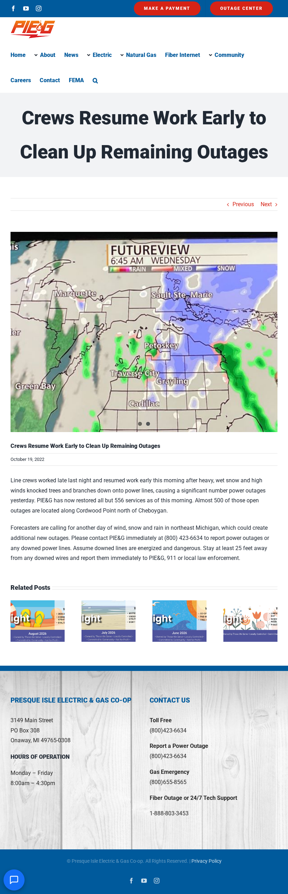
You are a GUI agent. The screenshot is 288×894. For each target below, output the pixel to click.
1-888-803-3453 (169, 813)
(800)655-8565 (168, 782)
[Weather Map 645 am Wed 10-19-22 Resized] (144, 332)
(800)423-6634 (168, 730)
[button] (95, 79)
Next (266, 204)
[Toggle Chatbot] (14, 879)
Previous (243, 204)
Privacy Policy (206, 861)
